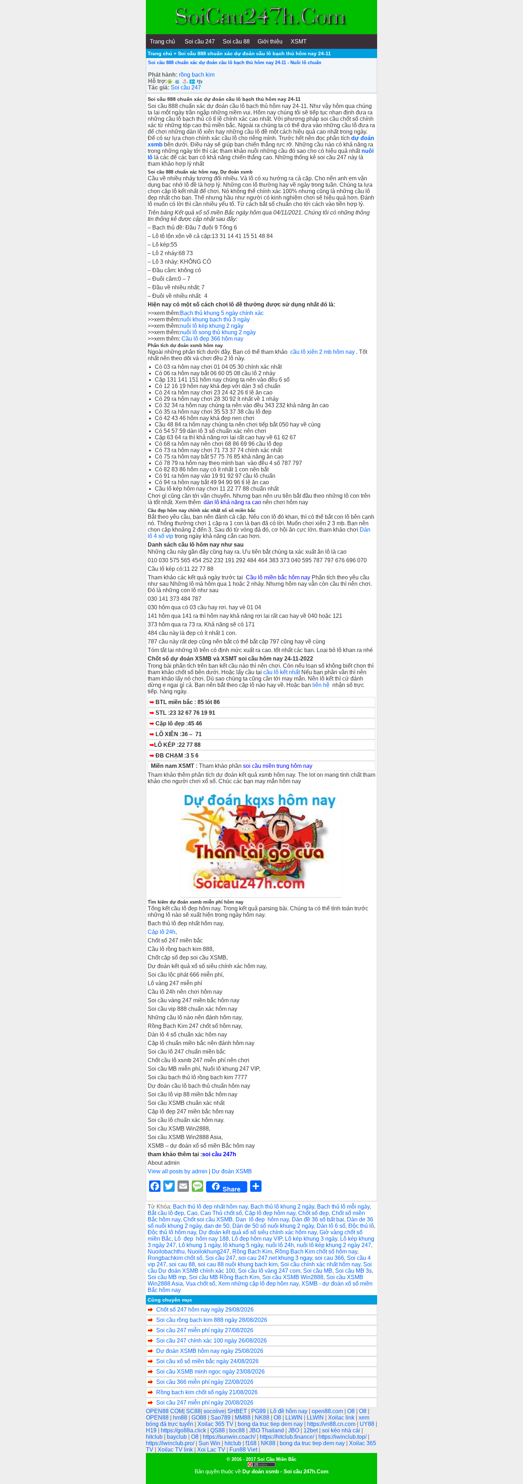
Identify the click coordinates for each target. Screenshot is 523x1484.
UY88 (368, 1424)
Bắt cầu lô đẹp (166, 1213)
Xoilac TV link (176, 1450)
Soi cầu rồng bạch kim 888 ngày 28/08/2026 (211, 1320)
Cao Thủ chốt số (221, 1213)
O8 (351, 1411)
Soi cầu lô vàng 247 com (269, 1271)
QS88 (218, 1430)
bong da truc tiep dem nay (271, 1424)
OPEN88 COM (164, 1411)
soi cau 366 (329, 1258)
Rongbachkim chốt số (175, 1258)
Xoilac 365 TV (216, 1424)
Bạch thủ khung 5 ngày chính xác (222, 313)
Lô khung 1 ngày (199, 1245)
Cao (192, 1213)
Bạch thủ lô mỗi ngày (343, 1207)
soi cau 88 (182, 1264)
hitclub (155, 1437)
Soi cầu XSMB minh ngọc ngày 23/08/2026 (210, 1372)
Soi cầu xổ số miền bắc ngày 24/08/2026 (207, 1361)
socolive (214, 1411)
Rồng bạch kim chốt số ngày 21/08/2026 (207, 1392)
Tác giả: (158, 87)
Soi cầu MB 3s (353, 1271)
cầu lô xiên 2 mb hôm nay (322, 352)
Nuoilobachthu (166, 1251)
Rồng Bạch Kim (252, 1251)
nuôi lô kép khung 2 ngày (211, 326)
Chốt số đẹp (313, 1213)
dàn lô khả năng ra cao (233, 502)
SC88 (193, 1411)
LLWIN (294, 1418)
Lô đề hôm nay (289, 1411)
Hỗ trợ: (157, 81)
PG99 (259, 1411)
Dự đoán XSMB (232, 1171)
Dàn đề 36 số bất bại (318, 1219)
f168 (251, 1443)
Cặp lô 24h (161, 932)
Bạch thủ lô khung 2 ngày (282, 1207)
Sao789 (221, 1418)
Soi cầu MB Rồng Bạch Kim (224, 1277)
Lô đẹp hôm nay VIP (257, 1239)
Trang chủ (160, 53)
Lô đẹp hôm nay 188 (201, 1239)
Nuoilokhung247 (208, 1251)
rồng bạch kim (197, 75)
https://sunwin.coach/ (230, 1437)
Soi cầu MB (317, 1271)
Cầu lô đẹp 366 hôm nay (212, 339)
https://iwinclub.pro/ (171, 1443)
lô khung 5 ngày (243, 1245)
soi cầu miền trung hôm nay (277, 766)
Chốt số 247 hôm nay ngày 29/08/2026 (205, 1310)
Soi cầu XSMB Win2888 (292, 1277)
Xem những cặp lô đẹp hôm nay (258, 1284)
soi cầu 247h (219, 1154)
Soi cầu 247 (186, 87)
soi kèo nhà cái (341, 1430)
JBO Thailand (267, 1430)
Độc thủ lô (361, 1226)
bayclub (177, 1437)
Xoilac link (342, 1418)
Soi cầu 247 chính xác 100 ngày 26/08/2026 (211, 1341)
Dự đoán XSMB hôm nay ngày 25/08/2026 (209, 1351)
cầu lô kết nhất (281, 672)
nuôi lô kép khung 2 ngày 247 (334, 1245)
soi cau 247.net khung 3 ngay (275, 1258)
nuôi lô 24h (280, 1245)
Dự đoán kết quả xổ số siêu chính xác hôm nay (258, 1232)
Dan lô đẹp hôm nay (262, 1219)
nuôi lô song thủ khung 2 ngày (218, 332)
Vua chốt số (200, 1284)
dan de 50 (216, 1226)
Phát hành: (163, 75)
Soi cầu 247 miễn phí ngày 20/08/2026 (204, 1403)
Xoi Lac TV (212, 1450)
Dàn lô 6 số (331, 1226)
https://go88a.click (184, 1430)
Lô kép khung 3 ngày (311, 1239)
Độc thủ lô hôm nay (172, 1232)
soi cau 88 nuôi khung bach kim (238, 1264)
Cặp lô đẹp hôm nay (270, 1213)
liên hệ (322, 685)
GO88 (199, 1418)
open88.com (328, 1411)
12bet (311, 1430)
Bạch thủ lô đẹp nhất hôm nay (210, 1207)
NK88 (263, 1418)
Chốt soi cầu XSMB (208, 1219)
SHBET (237, 1411)
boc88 (237, 1430)
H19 (152, 1430)
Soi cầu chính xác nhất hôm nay (320, 1264)
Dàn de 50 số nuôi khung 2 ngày (273, 1226)
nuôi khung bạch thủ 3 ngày (215, 319)
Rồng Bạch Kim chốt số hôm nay (316, 1251)
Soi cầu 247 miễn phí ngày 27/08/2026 (204, 1330)
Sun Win (210, 1443)
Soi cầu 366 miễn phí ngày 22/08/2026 (204, 1382)
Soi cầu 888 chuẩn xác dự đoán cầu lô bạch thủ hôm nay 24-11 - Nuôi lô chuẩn (234, 62)
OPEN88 (158, 1418)
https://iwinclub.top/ (343, 1437)
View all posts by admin (177, 1171)
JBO (294, 1430)
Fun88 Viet (244, 1450)
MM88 (243, 1418)
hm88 (181, 1418)
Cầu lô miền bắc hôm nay (278, 577)
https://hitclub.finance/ (288, 1437)
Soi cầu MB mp (167, 1277)
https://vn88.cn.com (332, 1424)
